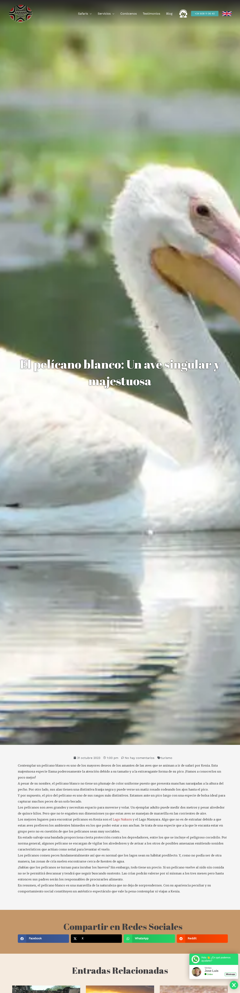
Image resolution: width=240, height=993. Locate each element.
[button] (90, 13)
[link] (227, 13)
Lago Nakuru (122, 819)
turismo (166, 758)
